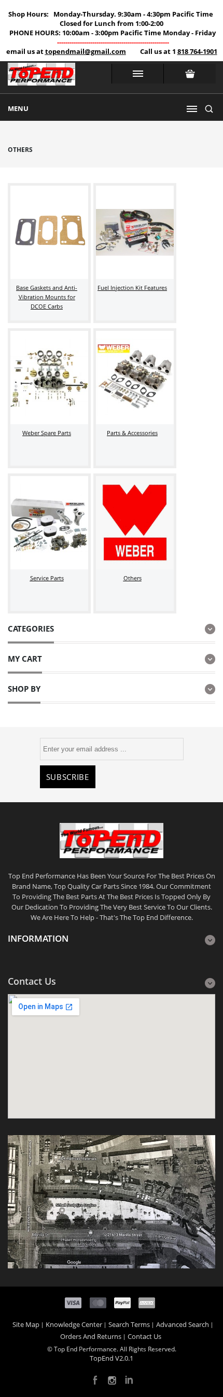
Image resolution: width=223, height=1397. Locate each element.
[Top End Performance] (41, 77)
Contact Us (144, 1336)
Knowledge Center (74, 1324)
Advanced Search (182, 1324)
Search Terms (129, 1324)
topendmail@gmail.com (85, 51)
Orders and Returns (90, 1336)
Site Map (25, 1324)
